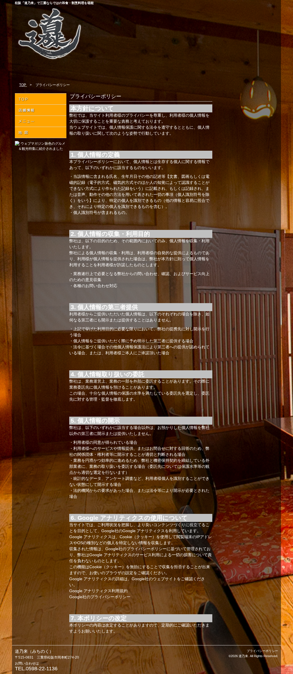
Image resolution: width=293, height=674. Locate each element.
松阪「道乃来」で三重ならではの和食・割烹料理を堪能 (54, 3)
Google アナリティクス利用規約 (98, 590)
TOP (23, 85)
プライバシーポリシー (262, 651)
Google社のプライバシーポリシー (99, 597)
